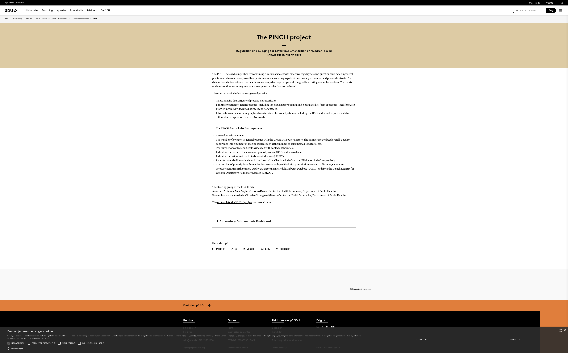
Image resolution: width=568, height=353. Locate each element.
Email (267, 249)
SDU (7, 19)
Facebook (220, 249)
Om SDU (105, 10)
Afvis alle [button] (514, 339)
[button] (9, 343)
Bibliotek (92, 10)
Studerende (534, 2)
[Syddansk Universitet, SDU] (11, 10)
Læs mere (45, 338)
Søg (551, 10)
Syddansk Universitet (15, 2)
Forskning (47, 10)
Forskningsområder (80, 19)
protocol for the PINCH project (234, 202)
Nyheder (61, 10)
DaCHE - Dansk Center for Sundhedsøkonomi (46, 19)
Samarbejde (76, 10)
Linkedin (251, 249)
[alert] (284, 340)
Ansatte (549, 2)
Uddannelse (31, 10)
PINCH (96, 19)
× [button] (565, 330)
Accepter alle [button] (423, 340)
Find (561, 2)
